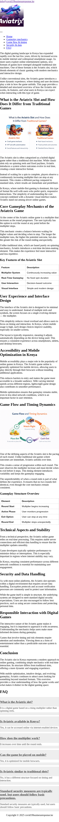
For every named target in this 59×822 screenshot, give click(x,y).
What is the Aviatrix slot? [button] (16, 702)
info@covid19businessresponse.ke (17, 1)
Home (9, 36)
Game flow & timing (16, 42)
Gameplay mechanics (17, 39)
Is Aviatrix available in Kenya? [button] (20, 721)
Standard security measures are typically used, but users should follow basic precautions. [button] (26, 794)
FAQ (8, 48)
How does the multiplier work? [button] (20, 738)
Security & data (14, 45)
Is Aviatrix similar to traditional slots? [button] (24, 771)
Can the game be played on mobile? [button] (23, 754)
